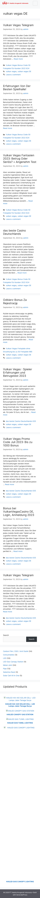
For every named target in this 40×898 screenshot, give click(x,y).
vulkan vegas (11, 71)
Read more (18, 59)
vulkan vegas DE (24, 71)
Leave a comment (13, 75)
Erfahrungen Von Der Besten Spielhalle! (17, 87)
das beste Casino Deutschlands (14, 232)
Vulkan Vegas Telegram (18, 25)
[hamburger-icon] (35, 3)
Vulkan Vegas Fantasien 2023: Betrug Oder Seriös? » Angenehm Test (19, 159)
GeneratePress (21, 895)
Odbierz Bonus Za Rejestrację (15, 301)
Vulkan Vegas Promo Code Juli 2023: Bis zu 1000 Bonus (17, 442)
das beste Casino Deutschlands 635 (21, 421)
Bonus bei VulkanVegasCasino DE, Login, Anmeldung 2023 (18, 512)
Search (6, 635)
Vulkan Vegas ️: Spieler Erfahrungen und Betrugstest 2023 (17, 373)
